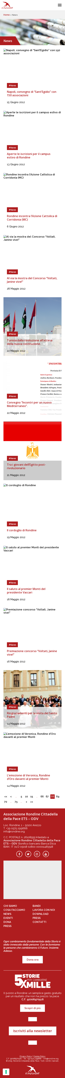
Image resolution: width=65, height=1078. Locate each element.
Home (6, 15)
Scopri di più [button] (32, 1008)
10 (26, 796)
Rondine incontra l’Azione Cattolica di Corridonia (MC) (32, 217)
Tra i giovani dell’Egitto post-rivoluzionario (26, 466)
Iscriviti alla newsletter (32, 1030)
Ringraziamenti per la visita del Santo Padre (32, 715)
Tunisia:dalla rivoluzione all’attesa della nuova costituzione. (29, 342)
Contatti (39, 922)
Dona (7, 922)
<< (5, 796)
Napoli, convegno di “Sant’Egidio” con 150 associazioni (31, 93)
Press (7, 926)
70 (5, 801)
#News (12, 85)
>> (31, 801)
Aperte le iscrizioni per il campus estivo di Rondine (28, 155)
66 (42, 796)
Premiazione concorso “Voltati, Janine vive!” (32, 652)
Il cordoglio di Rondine (22, 530)
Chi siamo (10, 905)
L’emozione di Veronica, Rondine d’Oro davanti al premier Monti (28, 777)
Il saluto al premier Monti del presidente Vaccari (26, 590)
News (7, 914)
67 (47, 796)
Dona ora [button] (32, 959)
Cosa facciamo (14, 910)
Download (41, 914)
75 (16, 801)
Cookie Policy (39, 1056)
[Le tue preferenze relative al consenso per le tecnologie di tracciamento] (6, 1072)
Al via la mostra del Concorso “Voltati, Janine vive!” (32, 280)
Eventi (8, 918)
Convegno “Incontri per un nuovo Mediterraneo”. (29, 404)
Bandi (37, 905)
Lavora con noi (44, 910)
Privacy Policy (26, 1056)
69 (57, 796)
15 (31, 796)
